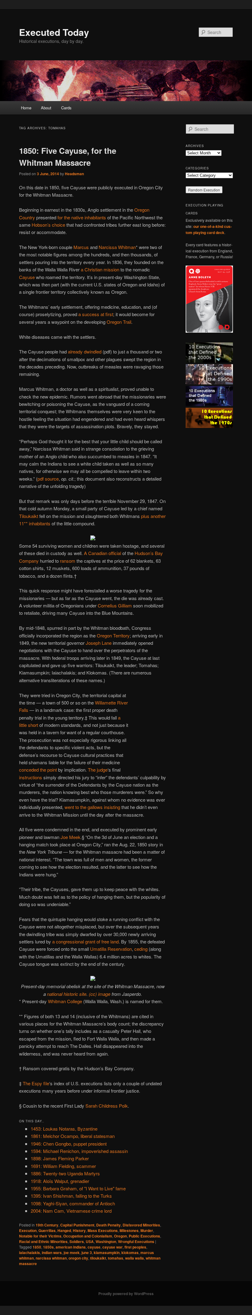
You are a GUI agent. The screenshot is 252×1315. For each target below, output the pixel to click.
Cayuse (27, 277)
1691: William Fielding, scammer (63, 1166)
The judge (98, 769)
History (79, 1230)
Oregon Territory (113, 635)
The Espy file (36, 1083)
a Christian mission (100, 269)
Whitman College (65, 1001)
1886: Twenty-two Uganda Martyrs (65, 1173)
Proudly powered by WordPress (126, 1293)
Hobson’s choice (48, 224)
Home (26, 108)
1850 (37, 1247)
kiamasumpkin (107, 1252)
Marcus (81, 247)
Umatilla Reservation (111, 949)
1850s (48, 1247)
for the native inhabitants (81, 217)
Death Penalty (108, 1225)
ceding (141, 949)
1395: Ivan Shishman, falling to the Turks (71, 1195)
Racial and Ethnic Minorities (43, 1241)
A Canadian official (102, 553)
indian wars (52, 1252)
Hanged (64, 1230)
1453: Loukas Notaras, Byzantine (64, 1128)
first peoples (135, 1247)
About (46, 108)
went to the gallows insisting (92, 807)
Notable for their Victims (40, 1236)
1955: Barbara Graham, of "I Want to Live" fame (78, 1188)
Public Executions (144, 1236)
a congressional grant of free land (85, 941)
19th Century (47, 1225)
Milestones (129, 1230)
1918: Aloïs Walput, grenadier (60, 1181)
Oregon (120, 1236)
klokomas (130, 1252)
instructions (30, 777)
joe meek (72, 1252)
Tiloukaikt (28, 516)
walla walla (134, 1258)
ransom (67, 560)
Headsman (74, 173)
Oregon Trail (119, 322)
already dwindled (84, 351)
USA (90, 1241)
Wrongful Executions (136, 1241)
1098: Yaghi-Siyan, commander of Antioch (73, 1203)
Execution (28, 1230)
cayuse (94, 1247)
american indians (71, 1247)
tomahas (115, 1258)
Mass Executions (103, 1230)
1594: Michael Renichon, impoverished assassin (79, 1151)
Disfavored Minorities (141, 1225)
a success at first (95, 314)
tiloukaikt (98, 1258)
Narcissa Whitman (117, 247)
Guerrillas (47, 1230)
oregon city (78, 1258)
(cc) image (99, 994)
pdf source (48, 478)
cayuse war (112, 1247)
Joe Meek (71, 837)
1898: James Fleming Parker (60, 1158)
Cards (66, 108)
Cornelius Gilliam (115, 605)
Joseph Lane (99, 643)
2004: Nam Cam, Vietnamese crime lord (71, 1210)
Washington (106, 1241)
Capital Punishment (77, 1225)
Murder (146, 1230)
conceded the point (38, 769)
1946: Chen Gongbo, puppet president (69, 1143)
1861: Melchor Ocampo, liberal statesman (73, 1136)
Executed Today (54, 32)
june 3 (86, 1252)
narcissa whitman (51, 1258)
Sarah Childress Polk (106, 1105)
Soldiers (76, 1241)
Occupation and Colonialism (87, 1236)
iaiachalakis (29, 1252)
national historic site (66, 994)
